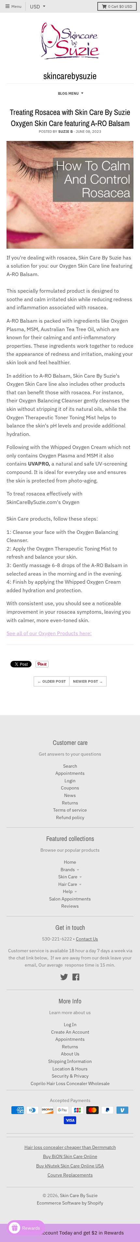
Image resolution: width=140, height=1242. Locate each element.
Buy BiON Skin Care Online (70, 1156)
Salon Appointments (70, 899)
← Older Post (51, 681)
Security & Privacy (70, 1076)
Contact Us (87, 939)
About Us (70, 1054)
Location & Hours (70, 1069)
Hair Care (67, 884)
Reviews (70, 906)
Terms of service (70, 810)
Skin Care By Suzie (79, 1195)
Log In (70, 1024)
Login (70, 781)
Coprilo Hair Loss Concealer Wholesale (70, 1083)
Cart (120, 6)
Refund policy (70, 817)
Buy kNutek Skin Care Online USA (70, 1166)
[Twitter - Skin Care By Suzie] (64, 977)
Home (70, 862)
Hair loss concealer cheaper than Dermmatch (70, 1147)
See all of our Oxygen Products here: (49, 633)
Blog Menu (68, 93)
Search (70, 766)
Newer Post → (88, 681)
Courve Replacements (70, 1175)
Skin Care (67, 877)
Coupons (70, 788)
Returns (70, 803)
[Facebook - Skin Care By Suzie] (76, 977)
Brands (68, 869)
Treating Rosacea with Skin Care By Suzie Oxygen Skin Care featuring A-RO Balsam (70, 117)
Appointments (70, 773)
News (70, 795)
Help (68, 891)
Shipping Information (70, 1061)
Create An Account (70, 1032)
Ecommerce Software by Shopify (70, 1203)
